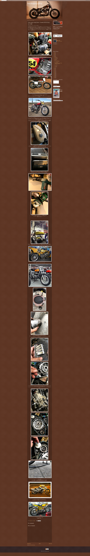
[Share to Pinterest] (40, 520)
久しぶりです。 (56, 64)
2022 (54, 55)
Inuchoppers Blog (34, 3)
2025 (54, 52)
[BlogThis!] (38, 520)
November (56, 58)
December (56, 57)
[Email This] (37, 520)
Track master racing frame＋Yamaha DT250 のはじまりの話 (58, 63)
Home (40, 543)
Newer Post (29, 543)
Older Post (50, 543)
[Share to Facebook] (39, 520)
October (55, 59)
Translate (58, 87)
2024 (54, 53)
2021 (54, 56)
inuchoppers (58, 40)
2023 (54, 54)
